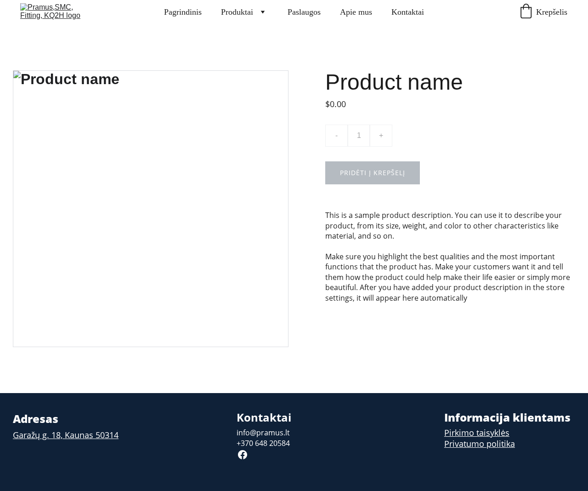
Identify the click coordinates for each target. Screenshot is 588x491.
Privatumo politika (479, 443)
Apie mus (356, 12)
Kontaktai (407, 12)
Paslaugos (304, 12)
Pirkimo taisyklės (476, 432)
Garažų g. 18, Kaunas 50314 (66, 434)
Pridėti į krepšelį (372, 172)
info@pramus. (261, 433)
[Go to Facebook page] (242, 454)
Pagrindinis (183, 12)
